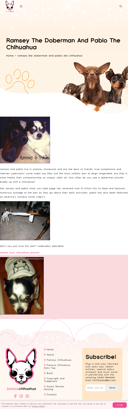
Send (112, 388)
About (50, 354)
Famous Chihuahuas (59, 360)
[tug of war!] (25, 239)
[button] (68, 6)
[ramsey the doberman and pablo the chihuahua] (25, 162)
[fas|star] (15, 396)
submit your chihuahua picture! (20, 252)
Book (50, 373)
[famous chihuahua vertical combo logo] (10, 6)
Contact (52, 394)
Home (50, 349)
